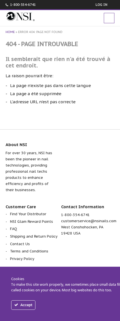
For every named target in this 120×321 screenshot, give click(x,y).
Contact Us (20, 244)
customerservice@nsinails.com (88, 221)
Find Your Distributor (28, 214)
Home (10, 32)
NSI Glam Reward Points (31, 221)
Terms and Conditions (29, 251)
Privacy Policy (22, 258)
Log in (101, 5)
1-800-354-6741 (23, 5)
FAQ (13, 228)
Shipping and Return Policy (33, 236)
